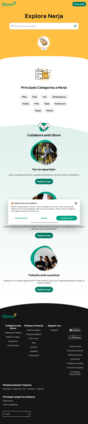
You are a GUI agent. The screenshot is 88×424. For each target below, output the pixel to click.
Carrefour (31, 389)
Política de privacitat (75, 351)
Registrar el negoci (13, 337)
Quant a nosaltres (33, 330)
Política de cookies (75, 355)
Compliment (75, 359)
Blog (33, 343)
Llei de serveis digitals (75, 368)
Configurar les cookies (75, 363)
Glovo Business (13, 345)
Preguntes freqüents (33, 334)
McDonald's (7, 389)
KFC (24, 389)
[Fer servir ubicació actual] (75, 26)
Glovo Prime (33, 338)
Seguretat (34, 351)
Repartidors (13, 341)
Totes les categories (10, 405)
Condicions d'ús (75, 346)
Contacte (33, 347)
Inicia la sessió (33, 355)
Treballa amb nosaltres (13, 333)
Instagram (54, 330)
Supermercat (8, 401)
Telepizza (40, 389)
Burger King (17, 389)
